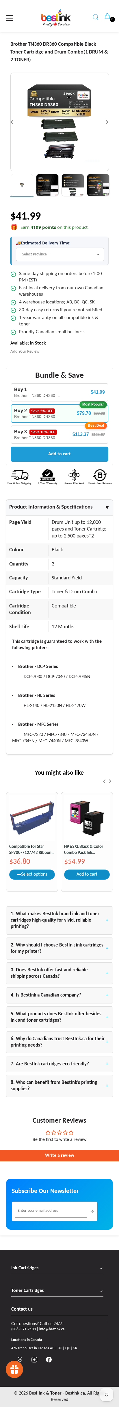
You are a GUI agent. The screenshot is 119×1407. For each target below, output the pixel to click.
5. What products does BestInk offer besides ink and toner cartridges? (60, 1017)
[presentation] (104, 781)
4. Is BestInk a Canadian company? (60, 995)
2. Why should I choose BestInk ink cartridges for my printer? (60, 948)
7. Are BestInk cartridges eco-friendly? (60, 1064)
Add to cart (59, 454)
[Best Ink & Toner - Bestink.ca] (56, 18)
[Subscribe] (92, 1211)
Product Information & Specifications (59, 507)
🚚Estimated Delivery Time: (43, 243)
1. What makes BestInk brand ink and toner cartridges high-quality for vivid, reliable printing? (60, 920)
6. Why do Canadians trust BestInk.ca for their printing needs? (60, 1042)
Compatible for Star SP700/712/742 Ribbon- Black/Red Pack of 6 (31, 850)
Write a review (59, 1155)
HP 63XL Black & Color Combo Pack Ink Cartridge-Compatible (83, 850)
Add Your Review (25, 351)
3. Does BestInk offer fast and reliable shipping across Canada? (60, 973)
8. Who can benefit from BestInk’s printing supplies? (60, 1085)
